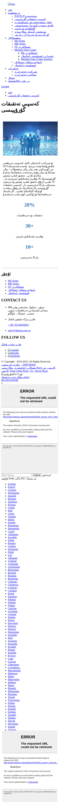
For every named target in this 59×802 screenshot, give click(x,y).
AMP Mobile (29, 364)
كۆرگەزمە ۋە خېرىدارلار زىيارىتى (31, 34)
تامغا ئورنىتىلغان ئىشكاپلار (28, 62)
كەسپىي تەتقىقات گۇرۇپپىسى (30, 19)
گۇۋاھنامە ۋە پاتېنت (24, 28)
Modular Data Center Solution (36, 59)
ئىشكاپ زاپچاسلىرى (25, 367)
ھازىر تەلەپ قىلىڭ (11, 344)
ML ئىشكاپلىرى (29, 53)
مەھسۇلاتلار (14, 38)
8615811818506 (9, 380)
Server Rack (41, 371)
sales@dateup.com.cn (19, 330)
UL (31, 371)
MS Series (19, 40)
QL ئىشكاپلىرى (22, 47)
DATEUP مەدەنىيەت (25, 16)
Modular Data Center (25, 50)
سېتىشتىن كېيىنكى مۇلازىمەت (30, 31)
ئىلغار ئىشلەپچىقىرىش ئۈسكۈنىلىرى (33, 22)
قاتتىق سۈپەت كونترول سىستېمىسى (33, 25)
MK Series (20, 43)
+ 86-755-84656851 (18, 324)
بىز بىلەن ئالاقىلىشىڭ (19, 81)
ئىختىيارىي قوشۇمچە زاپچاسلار (37, 56)
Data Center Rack (19, 371)
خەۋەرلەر (13, 68)
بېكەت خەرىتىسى (10, 364)
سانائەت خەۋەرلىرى (25, 74)
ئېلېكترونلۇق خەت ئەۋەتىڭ (15, 377)
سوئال (11, 77)
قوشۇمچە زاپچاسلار (25, 65)
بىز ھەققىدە (14, 13)
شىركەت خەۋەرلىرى (25, 71)
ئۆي (10, 9)
